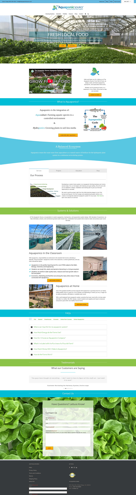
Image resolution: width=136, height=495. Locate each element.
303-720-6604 (77, 489)
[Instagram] (74, 469)
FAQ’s (30, 469)
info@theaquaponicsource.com (24, 1)
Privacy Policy (33, 472)
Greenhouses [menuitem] (47, 319)
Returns (31, 478)
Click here (99, 196)
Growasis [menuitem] (55, 319)
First (47, 421)
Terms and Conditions (35, 475)
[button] (88, 14)
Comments (51, 433)
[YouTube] (71, 469)
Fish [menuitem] (35, 319)
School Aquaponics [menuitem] (79, 319)
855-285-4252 (12, 1)
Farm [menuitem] (30, 319)
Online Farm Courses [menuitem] (66, 319)
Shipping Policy (33, 481)
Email (50, 429)
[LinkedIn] (76, 469)
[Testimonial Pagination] (64, 390)
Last (47, 425)
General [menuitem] (40, 319)
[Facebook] (69, 469)
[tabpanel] (68, 188)
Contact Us (75, 490)
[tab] (39, 171)
